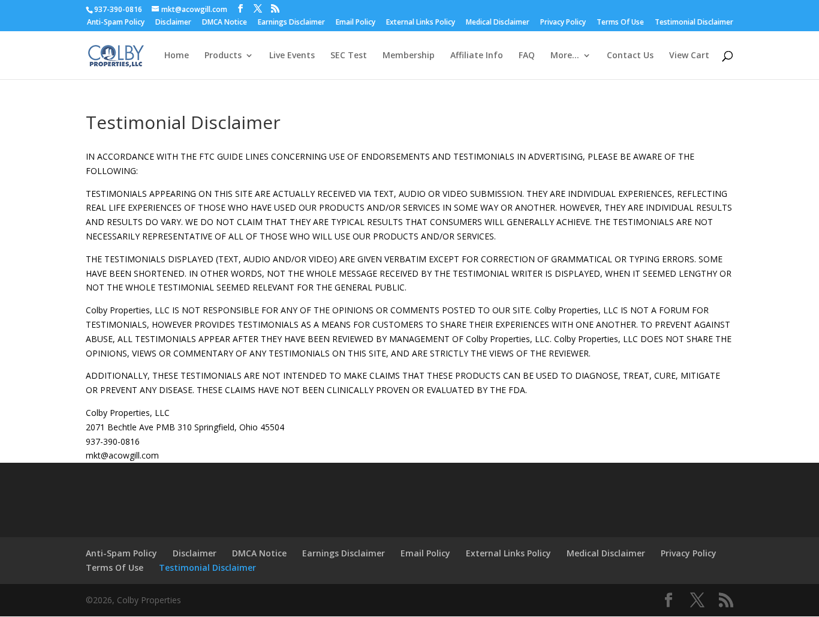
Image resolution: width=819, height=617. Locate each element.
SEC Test (348, 56)
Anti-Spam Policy (115, 23)
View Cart (689, 56)
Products (223, 56)
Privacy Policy (563, 23)
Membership (409, 56)
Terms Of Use (620, 23)
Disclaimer (173, 23)
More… (564, 56)
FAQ (527, 56)
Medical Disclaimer (497, 23)
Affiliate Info (476, 56)
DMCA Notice (224, 23)
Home (176, 56)
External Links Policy (420, 23)
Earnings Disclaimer (291, 23)
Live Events (292, 56)
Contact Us (630, 56)
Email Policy (355, 23)
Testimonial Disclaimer (694, 23)
